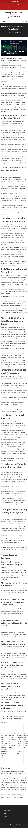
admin (10, 49)
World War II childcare (8, 4)
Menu (4, 21)
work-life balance (20, 6)
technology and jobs (18, 797)
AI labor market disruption (10, 794)
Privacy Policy (7, 810)
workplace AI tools (20, 4)
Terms (5, 813)
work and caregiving (14, 7)
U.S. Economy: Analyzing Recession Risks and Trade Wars (7, 801)
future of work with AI (10, 795)
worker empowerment (8, 6)
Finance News (6, 46)
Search (24, 21)
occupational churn (9, 797)
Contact (5, 816)
